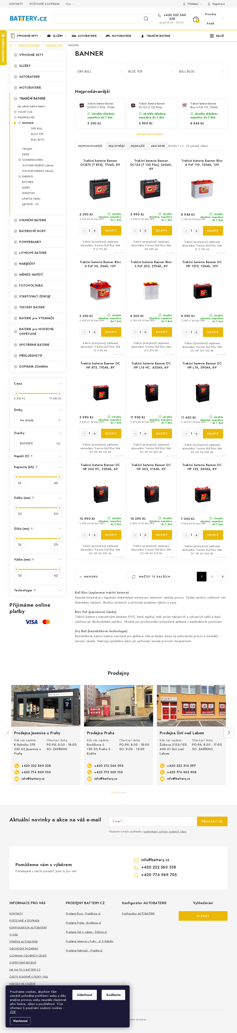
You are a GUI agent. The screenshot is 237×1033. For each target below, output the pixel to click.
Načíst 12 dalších (154, 576)
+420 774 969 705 (36, 772)
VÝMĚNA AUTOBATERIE (23, 941)
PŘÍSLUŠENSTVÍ (30, 356)
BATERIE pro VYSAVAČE (36, 318)
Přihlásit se (212, 821)
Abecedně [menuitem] (158, 146)
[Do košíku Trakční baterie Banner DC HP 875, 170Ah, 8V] (111, 433)
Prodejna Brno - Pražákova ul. (83, 913)
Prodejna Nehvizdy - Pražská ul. (84, 950)
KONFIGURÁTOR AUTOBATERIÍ (28, 927)
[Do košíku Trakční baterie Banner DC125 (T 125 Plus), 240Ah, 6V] (162, 230)
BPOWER (27, 182)
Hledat (146, 19)
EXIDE (25, 154)
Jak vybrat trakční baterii (31, 106)
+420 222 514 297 (181, 766)
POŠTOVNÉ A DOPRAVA (45, 4)
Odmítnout (84, 995)
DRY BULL (37, 128)
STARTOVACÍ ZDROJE (35, 296)
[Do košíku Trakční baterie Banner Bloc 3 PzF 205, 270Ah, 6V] (162, 332)
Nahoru (91, 576)
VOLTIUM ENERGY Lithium (37, 171)
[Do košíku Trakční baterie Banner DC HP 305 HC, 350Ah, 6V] (111, 535)
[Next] (228, 732)
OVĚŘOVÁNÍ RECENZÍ (22, 963)
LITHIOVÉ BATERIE (33, 253)
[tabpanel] (45, 735)
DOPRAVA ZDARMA (33, 366)
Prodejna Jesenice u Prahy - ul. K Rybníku (90, 941)
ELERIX (26, 187)
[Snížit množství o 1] (84, 230)
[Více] (217, 35)
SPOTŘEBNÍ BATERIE (34, 345)
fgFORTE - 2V (30, 204)
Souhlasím (113, 995)
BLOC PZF (37, 134)
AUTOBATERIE (29, 77)
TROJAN (27, 149)
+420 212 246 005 (108, 766)
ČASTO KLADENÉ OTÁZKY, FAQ (28, 977)
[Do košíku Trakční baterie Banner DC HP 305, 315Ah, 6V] (162, 535)
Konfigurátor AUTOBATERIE (138, 913)
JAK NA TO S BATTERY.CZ (24, 970)
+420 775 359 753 (108, 772)
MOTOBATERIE (30, 87)
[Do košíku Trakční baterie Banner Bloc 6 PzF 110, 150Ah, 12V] (213, 231)
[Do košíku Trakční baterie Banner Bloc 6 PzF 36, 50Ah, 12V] (111, 332)
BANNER (28, 123)
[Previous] (8, 732)
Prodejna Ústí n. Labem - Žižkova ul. (86, 932)
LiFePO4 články (31, 199)
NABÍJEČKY (27, 264)
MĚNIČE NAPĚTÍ (31, 275)
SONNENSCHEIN (32, 160)
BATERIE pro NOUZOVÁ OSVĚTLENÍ (36, 331)
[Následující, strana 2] (212, 576)
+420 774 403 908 (181, 772)
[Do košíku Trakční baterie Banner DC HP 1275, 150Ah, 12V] (213, 332)
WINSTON (28, 193)
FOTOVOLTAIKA (31, 285)
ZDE (13, 1012)
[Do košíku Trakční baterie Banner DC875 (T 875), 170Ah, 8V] (111, 230)
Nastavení (20, 1021)
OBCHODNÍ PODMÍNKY (24, 948)
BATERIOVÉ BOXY (32, 231)
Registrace (219, 4)
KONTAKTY (16, 4)
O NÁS (13, 934)
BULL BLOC (38, 139)
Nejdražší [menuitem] (138, 146)
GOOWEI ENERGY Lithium (38, 165)
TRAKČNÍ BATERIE (32, 98)
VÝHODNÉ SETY (31, 55)
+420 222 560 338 (174, 17)
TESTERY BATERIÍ (32, 307)
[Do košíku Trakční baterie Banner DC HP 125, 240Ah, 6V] (213, 535)
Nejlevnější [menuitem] (117, 146)
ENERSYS (27, 176)
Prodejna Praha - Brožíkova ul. (83, 923)
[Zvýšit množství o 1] (94, 230)
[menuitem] (27, 35)
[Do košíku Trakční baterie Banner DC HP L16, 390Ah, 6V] (213, 433)
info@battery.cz (33, 779)
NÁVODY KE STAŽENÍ (22, 984)
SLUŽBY (25, 66)
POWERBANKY (30, 242)
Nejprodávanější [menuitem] (90, 146)
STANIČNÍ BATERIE (32, 220)
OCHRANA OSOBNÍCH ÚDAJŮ (27, 955)
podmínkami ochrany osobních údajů (165, 831)
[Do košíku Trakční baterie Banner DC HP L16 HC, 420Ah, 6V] (162, 433)
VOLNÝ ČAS (25, 112)
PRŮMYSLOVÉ (26, 117)
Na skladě (40, 420)
